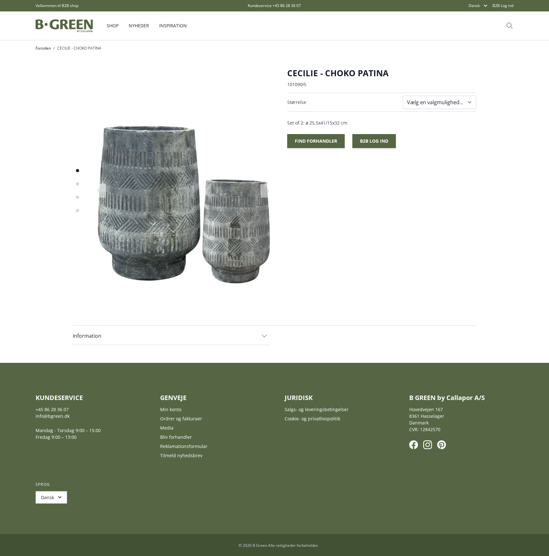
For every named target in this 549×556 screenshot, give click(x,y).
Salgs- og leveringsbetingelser (317, 409)
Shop (113, 26)
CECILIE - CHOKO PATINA (79, 48)
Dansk (474, 5)
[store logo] (64, 25)
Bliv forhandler (176, 437)
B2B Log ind (502, 5)
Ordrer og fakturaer (181, 419)
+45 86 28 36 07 (287, 5)
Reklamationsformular (183, 446)
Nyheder (139, 26)
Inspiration (173, 26)
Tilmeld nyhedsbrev (181, 455)
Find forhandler (316, 141)
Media (166, 428)
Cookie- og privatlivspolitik (312, 419)
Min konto (170, 409)
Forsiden (43, 48)
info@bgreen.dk (53, 416)
